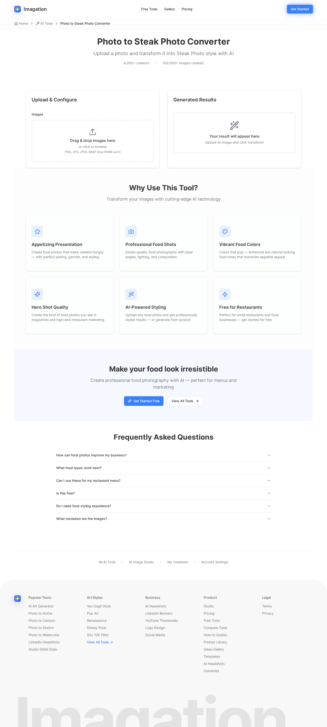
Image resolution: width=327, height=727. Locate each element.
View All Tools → (100, 642)
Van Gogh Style (99, 606)
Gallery (169, 9)
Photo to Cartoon (41, 620)
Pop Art (93, 613)
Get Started (300, 9)
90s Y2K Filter (98, 635)
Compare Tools (215, 628)
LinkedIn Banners (158, 613)
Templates (212, 656)
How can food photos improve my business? (91, 455)
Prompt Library (215, 642)
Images (37, 114)
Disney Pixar (96, 628)
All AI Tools (107, 562)
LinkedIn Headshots (44, 642)
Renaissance (97, 620)
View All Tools (182, 401)
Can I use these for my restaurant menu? (88, 480)
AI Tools (46, 23)
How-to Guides (215, 635)
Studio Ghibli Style (42, 649)
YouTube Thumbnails (161, 620)
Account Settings (214, 562)
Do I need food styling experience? (83, 506)
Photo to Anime (40, 613)
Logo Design (155, 628)
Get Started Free (147, 401)
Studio (209, 606)
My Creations (177, 562)
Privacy (268, 613)
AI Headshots (155, 606)
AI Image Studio (141, 562)
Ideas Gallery (214, 649)
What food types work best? (78, 468)
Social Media (155, 635)
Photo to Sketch (41, 628)
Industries (211, 671)
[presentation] (93, 141)
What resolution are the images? (81, 519)
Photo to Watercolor (43, 635)
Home (23, 23)
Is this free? (65, 493)
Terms (267, 606)
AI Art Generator (41, 606)
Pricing (187, 9)
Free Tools (149, 9)
